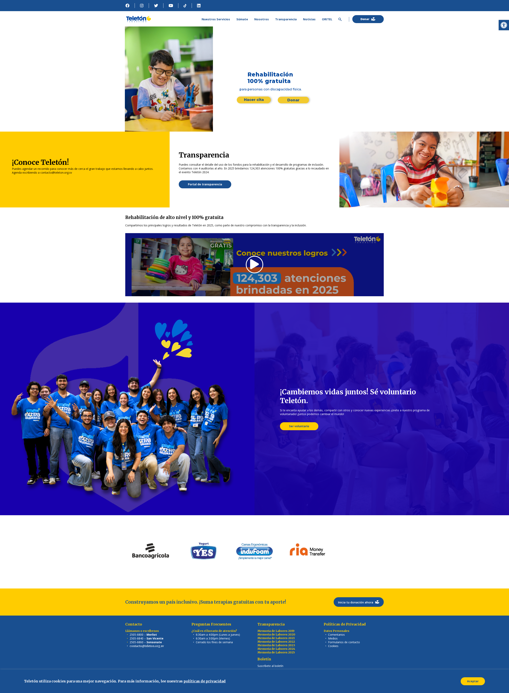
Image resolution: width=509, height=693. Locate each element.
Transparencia (271, 624)
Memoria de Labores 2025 (276, 652)
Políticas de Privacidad (345, 624)
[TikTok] (185, 6)
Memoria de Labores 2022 (276, 641)
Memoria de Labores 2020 (276, 634)
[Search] (339, 19)
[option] (151, 552)
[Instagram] (142, 6)
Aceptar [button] (473, 681)
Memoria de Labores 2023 (276, 645)
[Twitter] (156, 6)
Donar (293, 100)
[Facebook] (127, 6)
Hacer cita (254, 100)
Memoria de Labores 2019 (275, 631)
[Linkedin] (199, 6)
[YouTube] (171, 6)
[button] (504, 25)
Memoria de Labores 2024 (276, 649)
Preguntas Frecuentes (211, 624)
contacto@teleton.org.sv (147, 646)
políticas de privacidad (205, 681)
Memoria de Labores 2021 (276, 638)
